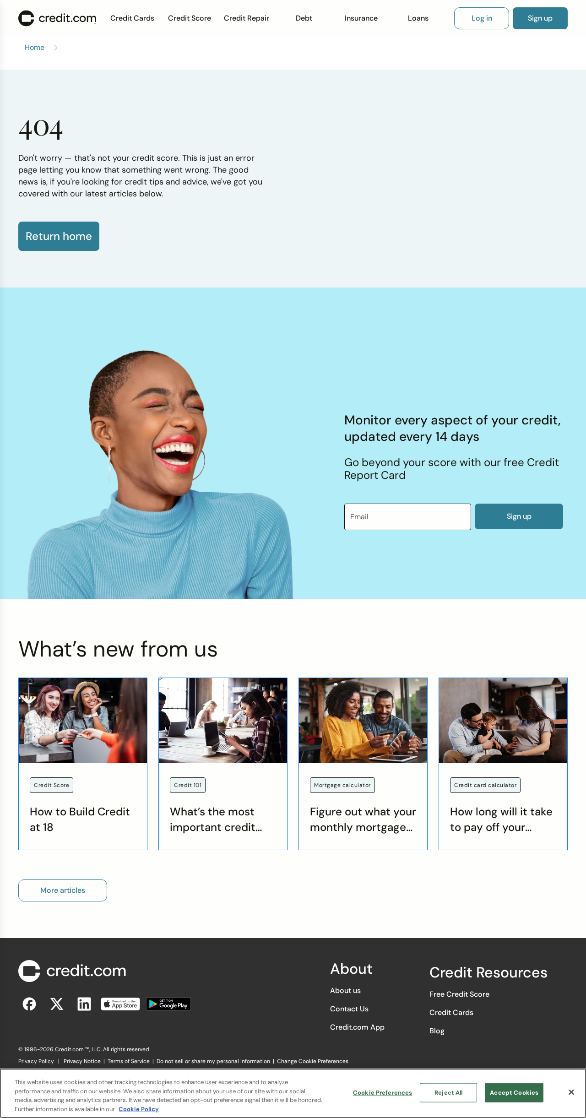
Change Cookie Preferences (312, 1061)
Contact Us (349, 1009)
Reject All (448, 1092)
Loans (418, 18)
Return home (59, 236)
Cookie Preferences (382, 1092)
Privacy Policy (36, 1061)
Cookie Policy (139, 1109)
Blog (437, 1031)
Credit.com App (357, 1027)
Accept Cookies (514, 1092)
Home (34, 47)
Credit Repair (246, 18)
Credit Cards (132, 18)
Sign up (519, 516)
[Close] (571, 1092)
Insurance (361, 18)
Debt (304, 18)
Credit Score (189, 18)
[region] (293, 1093)
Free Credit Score (459, 994)
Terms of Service (129, 1061)
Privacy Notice (82, 1061)
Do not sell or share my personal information (213, 1061)
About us (345, 990)
